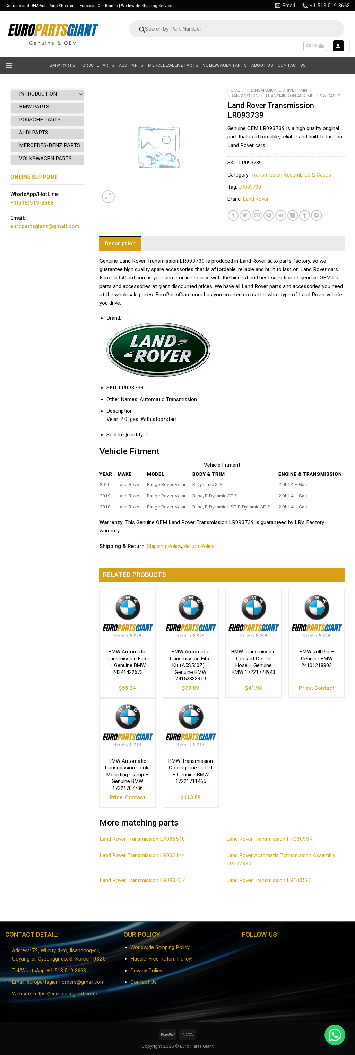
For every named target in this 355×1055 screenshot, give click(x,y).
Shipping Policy (164, 546)
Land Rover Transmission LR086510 (142, 839)
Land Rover (256, 199)
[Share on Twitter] (245, 215)
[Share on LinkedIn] (292, 215)
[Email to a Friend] (257, 215)
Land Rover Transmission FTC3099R (269, 839)
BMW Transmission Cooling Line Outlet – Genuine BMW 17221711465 (190, 771)
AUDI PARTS (33, 132)
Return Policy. (199, 546)
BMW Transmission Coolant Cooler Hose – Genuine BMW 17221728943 (253, 662)
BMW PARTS (34, 106)
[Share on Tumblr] (304, 215)
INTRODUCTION (38, 94)
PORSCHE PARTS (40, 120)
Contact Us (143, 982)
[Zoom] (108, 196)
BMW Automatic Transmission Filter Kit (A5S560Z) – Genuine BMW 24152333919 (190, 665)
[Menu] (9, 65)
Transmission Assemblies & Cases (302, 95)
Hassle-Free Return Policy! (161, 959)
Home (233, 90)
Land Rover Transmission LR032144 (142, 855)
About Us (262, 65)
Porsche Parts (97, 65)
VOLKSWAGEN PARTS (45, 158)
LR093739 (250, 187)
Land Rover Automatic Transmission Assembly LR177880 (280, 859)
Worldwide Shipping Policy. (160, 947)
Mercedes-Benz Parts (173, 65)
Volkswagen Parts (224, 65)
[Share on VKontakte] (280, 215)
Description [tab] (120, 243)
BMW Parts (62, 65)
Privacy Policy (146, 970)
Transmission (243, 95)
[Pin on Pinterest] (268, 215)
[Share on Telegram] (316, 215)
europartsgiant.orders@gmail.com (66, 982)
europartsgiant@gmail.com (44, 226)
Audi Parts (131, 65)
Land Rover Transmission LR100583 (269, 880)
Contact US (291, 65)
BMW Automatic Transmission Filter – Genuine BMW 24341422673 (127, 662)
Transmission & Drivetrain (276, 90)
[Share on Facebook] (233, 215)
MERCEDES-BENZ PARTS (49, 145)
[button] (334, 1035)
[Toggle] (81, 94)
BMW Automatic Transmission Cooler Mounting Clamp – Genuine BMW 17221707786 (127, 774)
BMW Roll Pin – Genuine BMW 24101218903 (317, 658)
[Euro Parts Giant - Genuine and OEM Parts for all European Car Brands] (52, 34)
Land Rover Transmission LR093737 (142, 880)
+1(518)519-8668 (32, 203)
